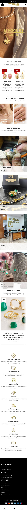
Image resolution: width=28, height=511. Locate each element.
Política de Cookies (5, 490)
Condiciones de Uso (5, 485)
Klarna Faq (3, 492)
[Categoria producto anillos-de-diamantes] (20, 114)
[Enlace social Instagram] (13, 1)
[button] (11, 70)
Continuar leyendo (13, 341)
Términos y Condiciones (6, 483)
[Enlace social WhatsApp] (15, 1)
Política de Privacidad (5, 487)
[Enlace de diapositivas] (14, 32)
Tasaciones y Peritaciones (6, 477)
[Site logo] (13, 4)
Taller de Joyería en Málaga (6, 475)
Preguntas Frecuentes (6, 494)
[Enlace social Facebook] (11, 1)
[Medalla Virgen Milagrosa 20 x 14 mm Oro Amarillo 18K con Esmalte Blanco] (20, 75)
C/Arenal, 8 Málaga (5, 467)
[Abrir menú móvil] (2, 4)
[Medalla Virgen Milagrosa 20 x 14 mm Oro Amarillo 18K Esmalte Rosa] (7, 75)
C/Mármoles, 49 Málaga (6, 469)
